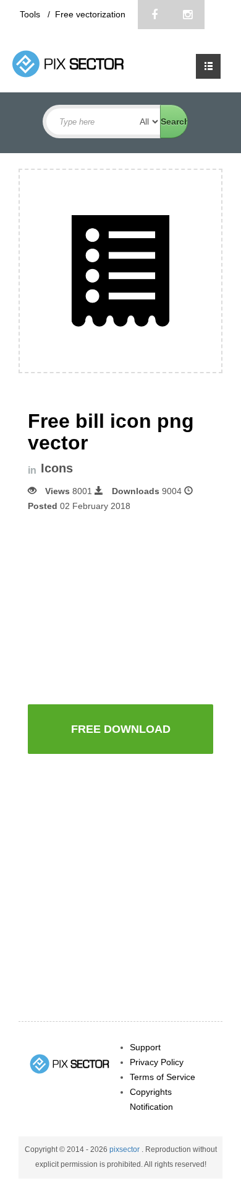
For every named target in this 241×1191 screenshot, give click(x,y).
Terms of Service (162, 1077)
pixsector (125, 1149)
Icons (57, 468)
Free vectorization (90, 14)
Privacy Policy (157, 1062)
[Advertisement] (131, 607)
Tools (31, 14)
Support (145, 1047)
